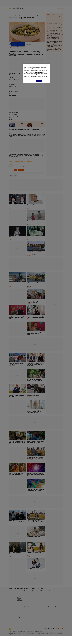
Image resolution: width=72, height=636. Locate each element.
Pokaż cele (33, 80)
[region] (36, 73)
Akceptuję (39, 80)
